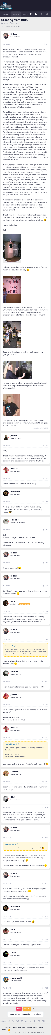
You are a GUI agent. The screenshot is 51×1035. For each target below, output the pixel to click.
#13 (46, 782)
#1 (47, 44)
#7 (47, 586)
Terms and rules (18, 1027)
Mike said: (9, 646)
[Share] (43, 44)
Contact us (6, 1027)
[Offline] (8, 36)
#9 (47, 639)
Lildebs (5, 23)
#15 (46, 838)
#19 (46, 963)
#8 (47, 611)
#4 (47, 502)
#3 (47, 479)
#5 (47, 530)
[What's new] (41, 14)
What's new (28, 14)
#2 (47, 446)
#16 (46, 883)
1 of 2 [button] (19, 1009)
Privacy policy (31, 1027)
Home (6, 14)
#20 (46, 988)
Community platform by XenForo (29, 1033)
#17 (46, 916)
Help (41, 1027)
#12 (46, 738)
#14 (46, 807)
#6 (47, 563)
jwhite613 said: (11, 744)
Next (26, 1009)
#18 (46, 940)
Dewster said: (10, 844)
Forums (16, 14)
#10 (46, 682)
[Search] (47, 14)
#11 (47, 705)
